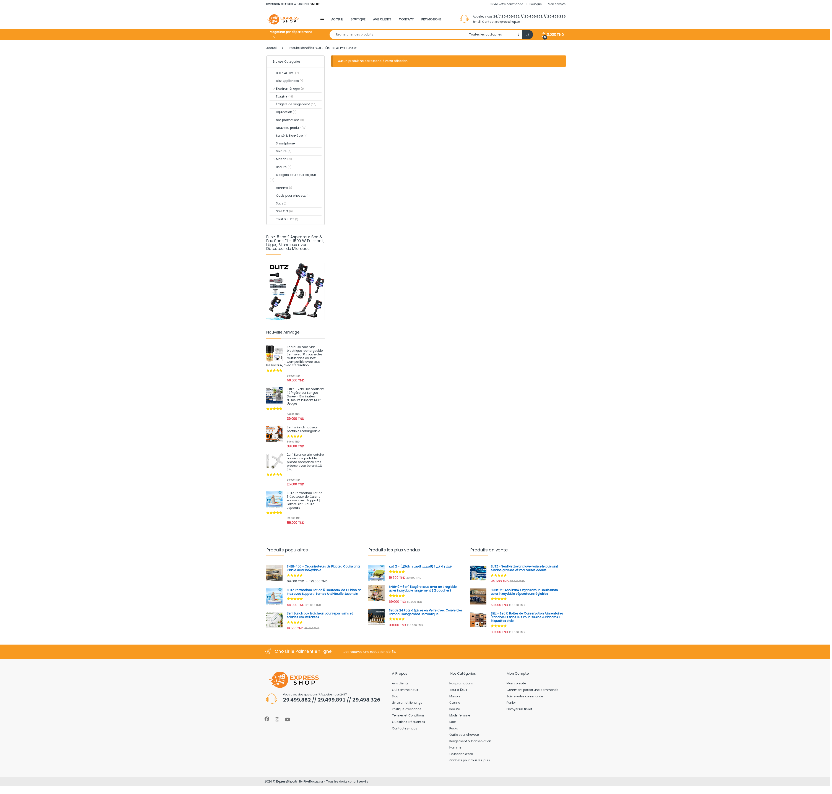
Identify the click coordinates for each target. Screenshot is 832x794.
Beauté (283, 167)
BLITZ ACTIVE (287, 73)
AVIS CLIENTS (382, 19)
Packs (453, 728)
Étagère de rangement (296, 104)
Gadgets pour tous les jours (293, 177)
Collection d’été (461, 754)
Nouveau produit (291, 128)
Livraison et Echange (407, 702)
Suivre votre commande (506, 4)
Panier (511, 702)
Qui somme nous (405, 690)
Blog (395, 696)
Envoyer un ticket (519, 709)
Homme (284, 188)
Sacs (282, 203)
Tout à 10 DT (287, 219)
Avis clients (400, 683)
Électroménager (290, 88)
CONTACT (406, 19)
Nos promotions (290, 120)
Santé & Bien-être (291, 135)
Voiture (283, 151)
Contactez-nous (404, 728)
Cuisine (454, 702)
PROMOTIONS (431, 19)
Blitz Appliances (289, 81)
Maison (284, 159)
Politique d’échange (406, 709)
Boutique (536, 4)
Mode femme (459, 715)
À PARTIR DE (293, 4)
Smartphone (287, 143)
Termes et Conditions (408, 715)
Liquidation (286, 112)
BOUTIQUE (358, 19)
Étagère (284, 96)
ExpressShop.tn (287, 781)
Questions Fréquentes (408, 722)
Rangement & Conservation (470, 741)
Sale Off (284, 211)
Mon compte (557, 4)
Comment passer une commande (532, 690)
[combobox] (398, 34)
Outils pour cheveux (293, 195)
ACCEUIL (337, 19)
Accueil (271, 48)
